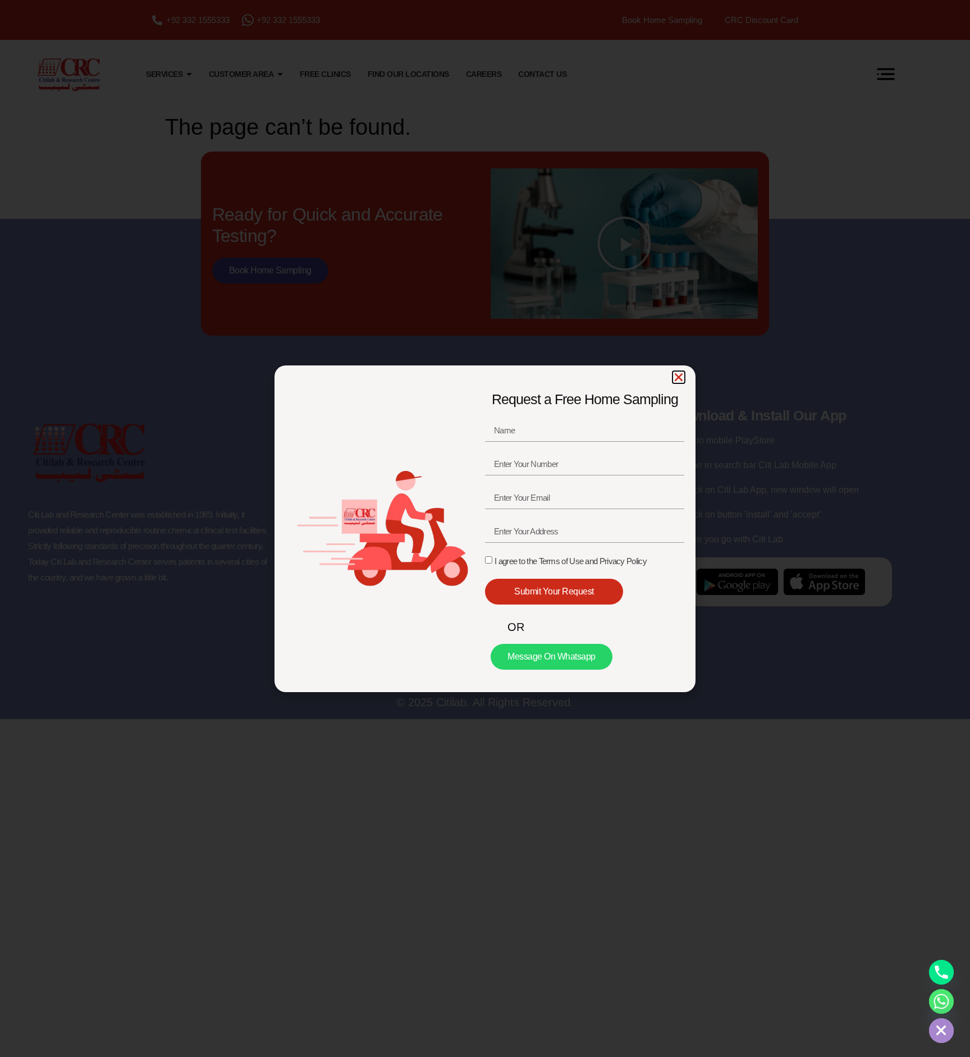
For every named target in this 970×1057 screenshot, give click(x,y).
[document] (485, 528)
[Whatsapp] (941, 1001)
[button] (678, 377)
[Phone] (941, 972)
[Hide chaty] (941, 1030)
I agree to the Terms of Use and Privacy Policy (571, 561)
